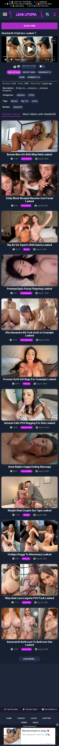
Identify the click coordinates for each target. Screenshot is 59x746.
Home (9, 718)
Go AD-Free (29, 26)
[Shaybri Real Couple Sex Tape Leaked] (29, 492)
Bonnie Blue (26, 159)
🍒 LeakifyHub (41, 2)
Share (22, 77)
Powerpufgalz (26, 293)
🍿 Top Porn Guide (30, 709)
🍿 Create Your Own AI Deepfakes (19, 4)
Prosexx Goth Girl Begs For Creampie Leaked (29, 379)
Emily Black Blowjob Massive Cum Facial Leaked (29, 200)
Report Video (29, 72)
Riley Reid (26, 602)
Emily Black (26, 206)
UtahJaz (26, 559)
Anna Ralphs (26, 471)
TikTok (31, 95)
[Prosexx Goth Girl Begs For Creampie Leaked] (29, 361)
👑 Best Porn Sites (44, 4)
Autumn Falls (26, 427)
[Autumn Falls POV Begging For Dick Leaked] (29, 405)
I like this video (14, 66)
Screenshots (44, 72)
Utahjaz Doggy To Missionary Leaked (29, 554)
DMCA (35, 722)
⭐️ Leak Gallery (18, 6)
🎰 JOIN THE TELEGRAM (21, 2)
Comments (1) (33, 77)
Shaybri (26, 515)
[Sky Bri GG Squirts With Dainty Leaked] (29, 226)
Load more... (29, 659)
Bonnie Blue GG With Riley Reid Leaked (29, 154)
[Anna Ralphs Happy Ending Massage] (29, 448)
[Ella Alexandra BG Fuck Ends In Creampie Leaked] (29, 314)
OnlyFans (21, 95)
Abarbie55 (18, 107)
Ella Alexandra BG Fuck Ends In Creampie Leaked (29, 334)
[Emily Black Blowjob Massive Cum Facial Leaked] (29, 180)
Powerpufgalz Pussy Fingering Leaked (29, 288)
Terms (24, 722)
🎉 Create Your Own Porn (39, 6)
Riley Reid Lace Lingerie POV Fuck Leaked (29, 598)
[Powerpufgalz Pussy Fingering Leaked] (29, 270)
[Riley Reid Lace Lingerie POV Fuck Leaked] (29, 579)
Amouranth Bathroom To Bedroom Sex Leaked (29, 643)
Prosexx (26, 384)
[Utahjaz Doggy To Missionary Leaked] (29, 536)
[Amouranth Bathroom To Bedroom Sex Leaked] (29, 623)
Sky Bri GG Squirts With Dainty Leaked (29, 244)
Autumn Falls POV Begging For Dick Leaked (29, 422)
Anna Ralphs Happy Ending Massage (29, 466)
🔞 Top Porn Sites (11, 709)
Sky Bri (26, 249)
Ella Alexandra (26, 340)
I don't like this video (18, 66)
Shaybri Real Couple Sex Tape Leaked (29, 510)
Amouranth (26, 649)
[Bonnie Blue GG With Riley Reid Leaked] (29, 136)
